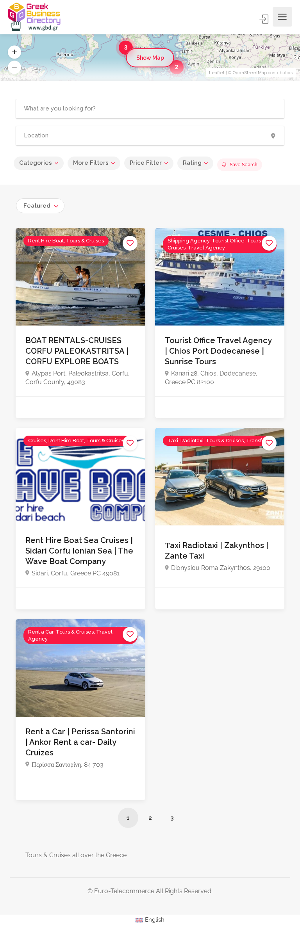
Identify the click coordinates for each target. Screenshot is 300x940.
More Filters (91, 162)
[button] (14, 52)
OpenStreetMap (250, 72)
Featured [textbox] (36, 205)
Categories (35, 162)
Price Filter (146, 162)
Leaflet (217, 72)
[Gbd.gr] (35, 17)
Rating (192, 162)
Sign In (264, 19)
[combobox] (40, 205)
